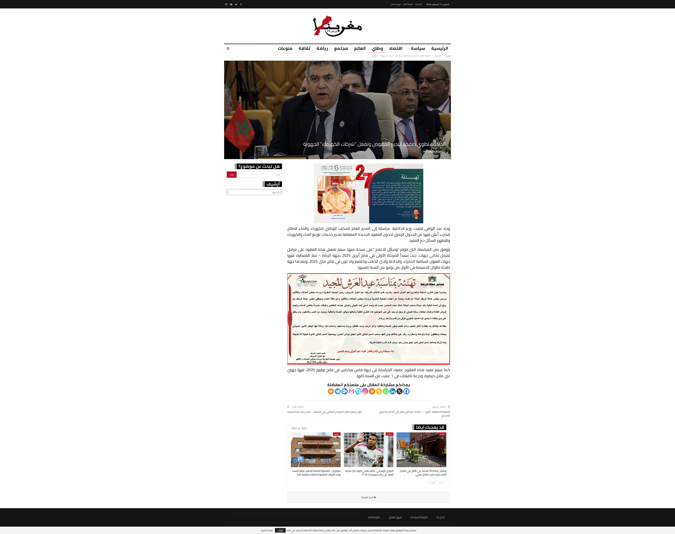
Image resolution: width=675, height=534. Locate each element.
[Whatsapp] (386, 391)
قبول (280, 530)
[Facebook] (406, 391)
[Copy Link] (379, 391)
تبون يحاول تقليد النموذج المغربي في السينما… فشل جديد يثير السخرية (324, 411)
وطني (377, 48)
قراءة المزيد (267, 530)
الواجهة (442, 434)
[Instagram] (365, 391)
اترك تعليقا (367, 497)
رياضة (322, 48)
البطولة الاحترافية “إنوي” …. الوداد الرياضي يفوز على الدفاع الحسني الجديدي (414, 413)
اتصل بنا (418, 4)
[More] (331, 391)
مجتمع (341, 48)
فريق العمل (396, 4)
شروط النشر (408, 4)
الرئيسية (439, 48)
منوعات (285, 48)
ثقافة (304, 48)
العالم (360, 48)
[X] (399, 391)
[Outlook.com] (345, 391)
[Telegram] (338, 391)
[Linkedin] (393, 391)
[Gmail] (351, 391)
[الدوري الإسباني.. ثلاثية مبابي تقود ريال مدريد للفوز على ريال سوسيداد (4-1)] (369, 449)
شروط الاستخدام (419, 517)
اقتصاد (395, 48)
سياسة (418, 48)
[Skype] (358, 391)
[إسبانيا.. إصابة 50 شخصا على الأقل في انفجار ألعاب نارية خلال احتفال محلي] (421, 449)
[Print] (372, 391)
